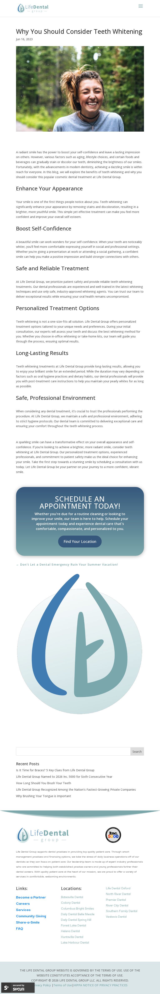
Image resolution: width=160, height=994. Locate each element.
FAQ (19, 928)
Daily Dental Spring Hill (76, 919)
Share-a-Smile (28, 922)
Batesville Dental (72, 896)
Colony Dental (70, 902)
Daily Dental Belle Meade (77, 913)
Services (23, 909)
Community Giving (31, 916)
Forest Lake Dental (73, 925)
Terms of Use (62, 985)
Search (137, 752)
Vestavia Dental (116, 916)
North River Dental (118, 893)
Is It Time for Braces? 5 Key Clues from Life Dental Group (55, 770)
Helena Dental (70, 930)
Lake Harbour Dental (75, 942)
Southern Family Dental (121, 910)
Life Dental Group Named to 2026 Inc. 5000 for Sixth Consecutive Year (64, 777)
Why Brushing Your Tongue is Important (43, 796)
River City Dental (117, 905)
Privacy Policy (42, 985)
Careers (23, 903)
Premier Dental (116, 899)
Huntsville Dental (72, 936)
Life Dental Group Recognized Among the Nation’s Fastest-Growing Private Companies (76, 789)
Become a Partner (31, 897)
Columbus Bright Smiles (77, 908)
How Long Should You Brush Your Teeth (43, 783)
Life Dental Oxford (118, 888)
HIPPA (101, 985)
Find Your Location (80, 541)
